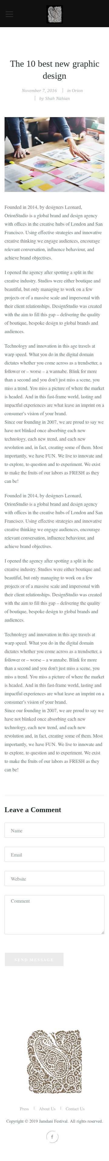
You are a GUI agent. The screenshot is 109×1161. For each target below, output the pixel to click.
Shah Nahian (57, 98)
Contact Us (75, 1109)
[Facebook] (52, 1137)
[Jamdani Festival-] (54, 13)
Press (24, 1109)
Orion (77, 90)
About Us (47, 1109)
